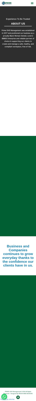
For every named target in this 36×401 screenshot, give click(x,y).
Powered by (7, 399)
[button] (32, 3)
